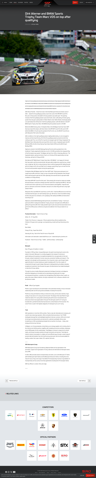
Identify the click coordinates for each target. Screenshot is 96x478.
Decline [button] (82, 475)
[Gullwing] (32, 456)
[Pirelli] (21, 445)
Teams (48, 472)
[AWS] (10, 445)
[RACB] (53, 456)
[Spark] (42, 456)
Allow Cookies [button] (90, 475)
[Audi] (21, 415)
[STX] (64, 445)
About (36, 472)
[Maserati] (53, 445)
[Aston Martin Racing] (10, 415)
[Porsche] (53, 426)
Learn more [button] (22, 476)
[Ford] (64, 415)
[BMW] (32, 415)
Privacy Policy (53, 472)
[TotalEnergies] (32, 445)
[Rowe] (42, 445)
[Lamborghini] (75, 415)
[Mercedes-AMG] (42, 426)
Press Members (42, 472)
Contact (59, 472)
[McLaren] (86, 415)
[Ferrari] (53, 415)
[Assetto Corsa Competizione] (86, 445)
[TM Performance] (75, 445)
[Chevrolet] (42, 415)
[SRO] (64, 456)
